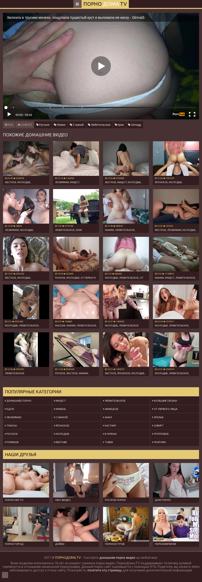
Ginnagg (135, 124)
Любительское (100, 124)
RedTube (61, 442)
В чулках (110, 433)
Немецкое (111, 409)
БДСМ (10, 409)
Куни (120, 124)
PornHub (12, 442)
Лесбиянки (13, 417)
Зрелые (158, 417)
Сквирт (158, 425)
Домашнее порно (18, 400)
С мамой (78, 124)
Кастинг (110, 425)
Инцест (60, 400)
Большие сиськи (165, 400)
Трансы (11, 425)
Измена (60, 409)
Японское (62, 425)
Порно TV (105, 4)
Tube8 (108, 442)
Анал (108, 417)
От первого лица (165, 409)
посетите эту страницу (104, 570)
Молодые (62, 433)
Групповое (161, 433)
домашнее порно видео (117, 557)
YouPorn (159, 442)
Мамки (60, 124)
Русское (44, 124)
